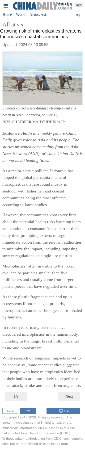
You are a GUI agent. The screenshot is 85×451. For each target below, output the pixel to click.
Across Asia (38, 15)
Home (7, 15)
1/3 (16, 396)
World (20, 15)
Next (69, 396)
